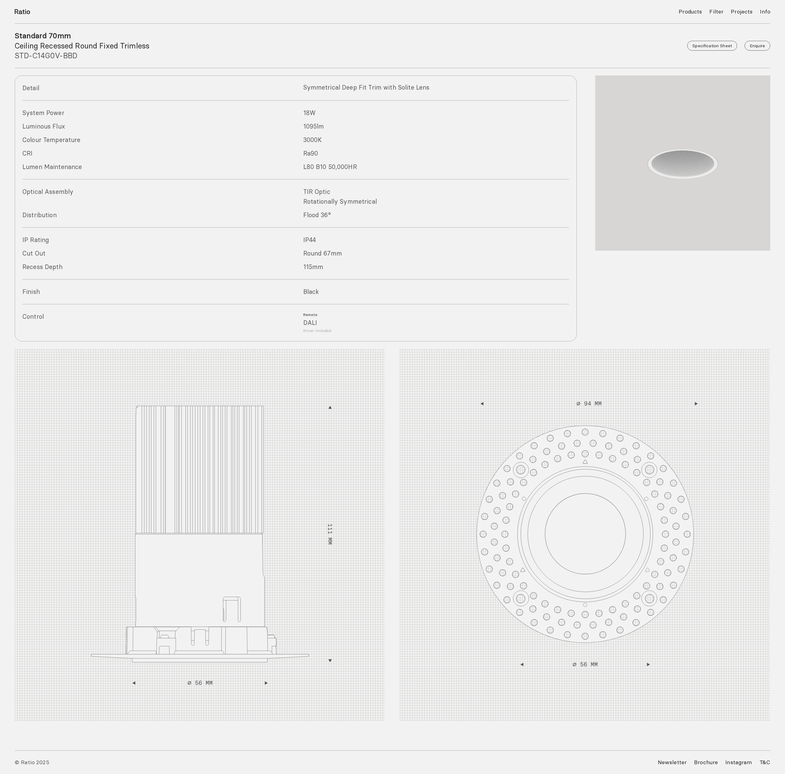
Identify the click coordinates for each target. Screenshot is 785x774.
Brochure (706, 762)
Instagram (738, 762)
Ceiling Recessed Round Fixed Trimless (82, 45)
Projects (741, 11)
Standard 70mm (43, 35)
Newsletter (672, 762)
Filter (716, 11)
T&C (765, 762)
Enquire (757, 45)
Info (765, 11)
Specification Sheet (712, 45)
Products (690, 11)
